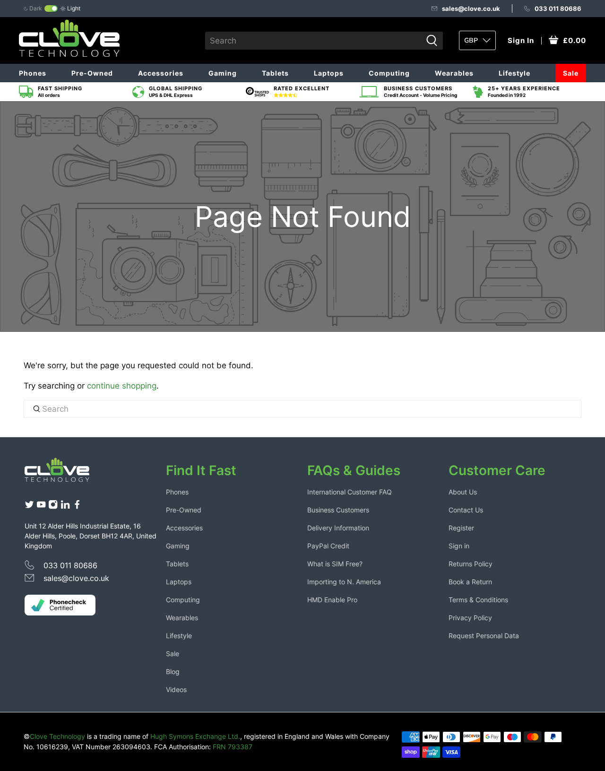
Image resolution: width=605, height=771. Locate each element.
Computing (389, 73)
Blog (173, 671)
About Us (463, 492)
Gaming (222, 73)
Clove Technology (57, 736)
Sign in (459, 546)
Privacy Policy (470, 618)
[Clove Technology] (64, 473)
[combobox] (313, 41)
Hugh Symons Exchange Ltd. (195, 736)
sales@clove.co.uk (471, 8)
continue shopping (121, 385)
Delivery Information (338, 528)
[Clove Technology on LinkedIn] (65, 506)
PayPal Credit (328, 546)
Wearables (454, 73)
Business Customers (338, 510)
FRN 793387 (232, 747)
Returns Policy (471, 564)
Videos (176, 689)
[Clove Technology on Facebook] (77, 506)
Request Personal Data (484, 636)
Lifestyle (514, 73)
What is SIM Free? (335, 564)
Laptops (329, 73)
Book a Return (470, 582)
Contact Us (466, 510)
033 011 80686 (558, 8)
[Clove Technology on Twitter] (29, 506)
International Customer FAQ (349, 492)
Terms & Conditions (478, 600)
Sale (571, 73)
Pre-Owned (92, 73)
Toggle (51, 8)
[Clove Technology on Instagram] (53, 506)
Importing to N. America (344, 582)
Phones (32, 73)
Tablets (275, 73)
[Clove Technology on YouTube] (41, 506)
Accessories (160, 73)
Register (461, 528)
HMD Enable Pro (332, 600)
